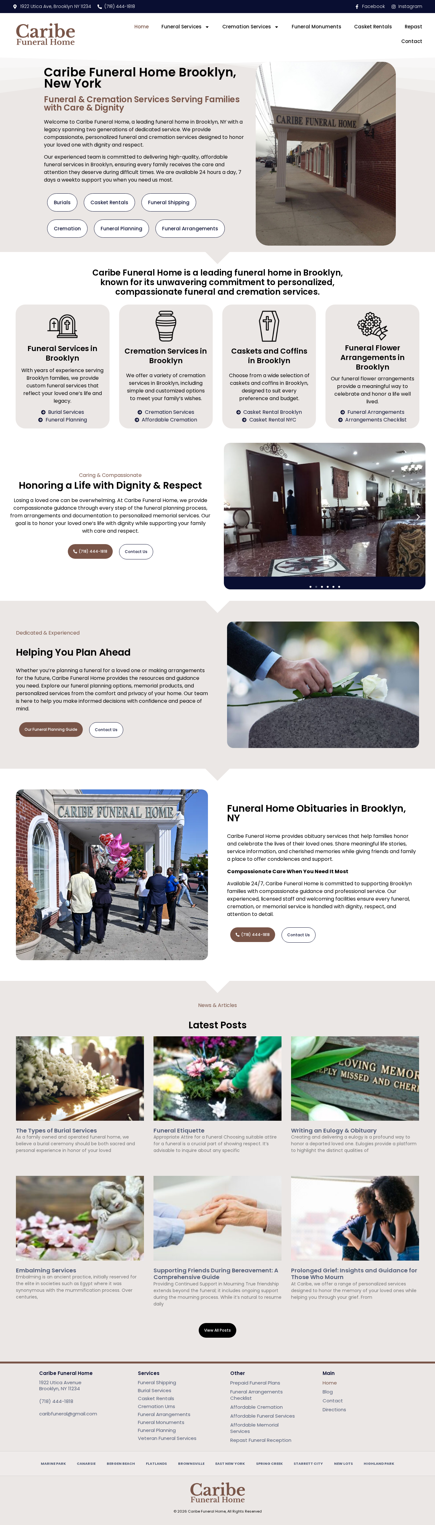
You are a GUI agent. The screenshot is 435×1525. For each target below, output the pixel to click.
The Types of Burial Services (56, 1130)
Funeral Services (181, 26)
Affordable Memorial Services (254, 1428)
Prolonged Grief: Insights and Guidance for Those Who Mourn (354, 1273)
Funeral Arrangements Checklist (256, 1394)
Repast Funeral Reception (260, 1440)
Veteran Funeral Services (167, 1438)
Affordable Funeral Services (262, 1416)
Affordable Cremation (256, 1407)
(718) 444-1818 (56, 1401)
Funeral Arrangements (164, 1414)
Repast (413, 26)
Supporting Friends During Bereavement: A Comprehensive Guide (215, 1273)
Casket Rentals (373, 26)
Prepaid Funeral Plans (255, 1382)
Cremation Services (246, 26)
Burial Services (154, 1390)
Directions (334, 1409)
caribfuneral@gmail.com (68, 1413)
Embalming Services (46, 1270)
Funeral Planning (157, 1430)
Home (141, 26)
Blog (328, 1391)
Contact (411, 41)
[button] (231, 517)
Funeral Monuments (316, 26)
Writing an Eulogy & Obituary (334, 1130)
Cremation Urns (156, 1406)
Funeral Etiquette (178, 1130)
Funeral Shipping (157, 1382)
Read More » (27, 1161)
